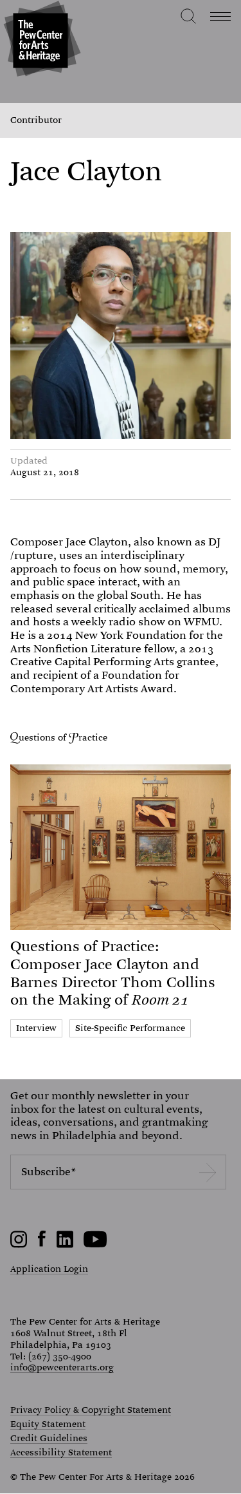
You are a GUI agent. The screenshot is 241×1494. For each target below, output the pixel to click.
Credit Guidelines (48, 1438)
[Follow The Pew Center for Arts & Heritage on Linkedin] (65, 1244)
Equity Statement (47, 1424)
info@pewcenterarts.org (62, 1367)
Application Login (49, 1268)
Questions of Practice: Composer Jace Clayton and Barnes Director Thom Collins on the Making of (112, 973)
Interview (36, 1027)
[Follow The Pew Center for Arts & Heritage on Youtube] (95, 1244)
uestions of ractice (63, 737)
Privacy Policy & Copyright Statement (90, 1410)
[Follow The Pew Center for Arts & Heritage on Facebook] (42, 1243)
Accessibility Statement (61, 1453)
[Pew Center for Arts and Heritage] (40, 40)
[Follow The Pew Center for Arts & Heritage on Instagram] (19, 1244)
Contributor (36, 120)
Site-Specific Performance (130, 1027)
